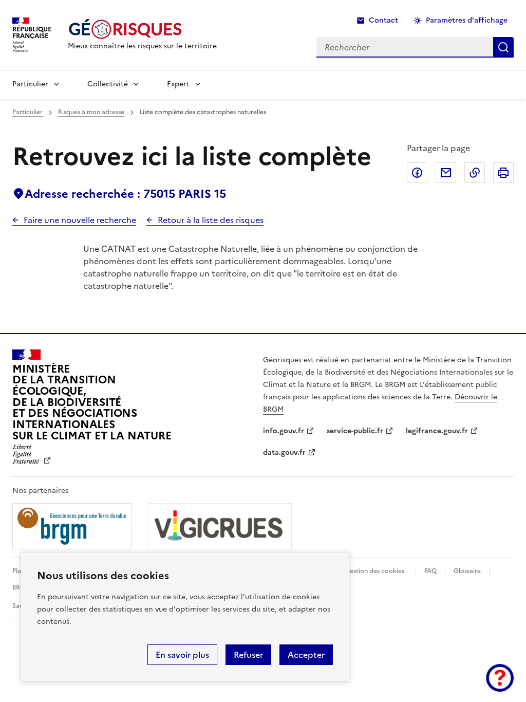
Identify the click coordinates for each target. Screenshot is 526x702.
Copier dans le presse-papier (474, 172)
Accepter (306, 655)
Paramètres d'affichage (467, 20)
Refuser (248, 655)
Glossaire (467, 571)
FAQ (430, 571)
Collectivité (107, 84)
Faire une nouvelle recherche (80, 220)
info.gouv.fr (283, 431)
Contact (383, 20)
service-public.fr (355, 431)
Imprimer (503, 172)
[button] (500, 678)
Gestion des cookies (374, 571)
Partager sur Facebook (417, 172)
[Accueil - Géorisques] (142, 29)
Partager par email (446, 172)
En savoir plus (182, 655)
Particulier (30, 84)
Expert (178, 84)
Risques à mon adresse (91, 112)
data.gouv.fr (284, 452)
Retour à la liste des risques (211, 220)
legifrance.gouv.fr (437, 431)
